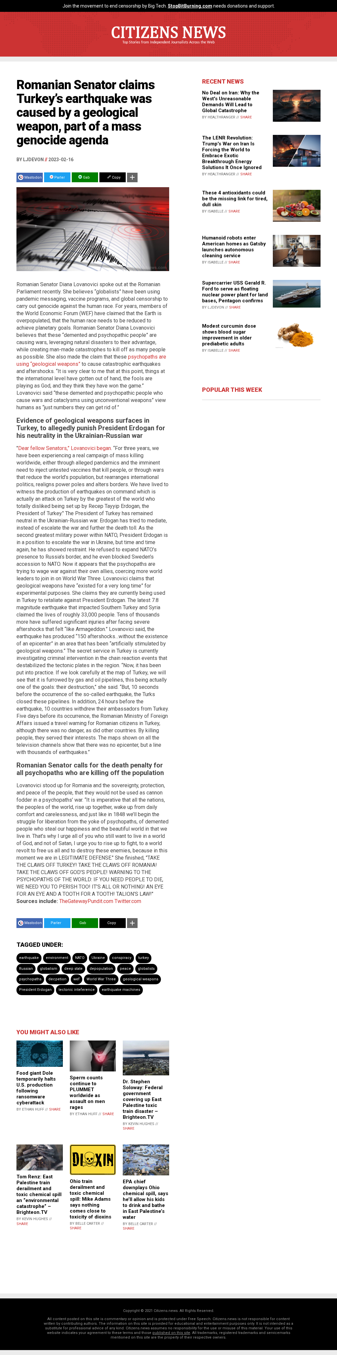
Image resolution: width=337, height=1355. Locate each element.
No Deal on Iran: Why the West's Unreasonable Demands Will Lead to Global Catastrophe (230, 101)
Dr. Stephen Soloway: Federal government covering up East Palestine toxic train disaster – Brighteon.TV (143, 1099)
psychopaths (30, 979)
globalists (146, 968)
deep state (73, 968)
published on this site (171, 1333)
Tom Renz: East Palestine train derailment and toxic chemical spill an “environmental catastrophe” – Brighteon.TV (39, 1194)
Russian (26, 968)
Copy (115, 177)
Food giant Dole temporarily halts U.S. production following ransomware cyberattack (36, 1088)
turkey (143, 958)
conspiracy (121, 958)
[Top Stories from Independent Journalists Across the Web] (168, 47)
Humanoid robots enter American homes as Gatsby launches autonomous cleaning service (234, 247)
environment (57, 958)
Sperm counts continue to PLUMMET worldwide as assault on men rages (87, 1092)
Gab (86, 177)
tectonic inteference (77, 990)
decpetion (57, 979)
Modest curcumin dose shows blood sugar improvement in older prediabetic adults (229, 335)
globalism (48, 968)
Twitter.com (128, 901)
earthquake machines (121, 990)
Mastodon (33, 177)
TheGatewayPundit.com (86, 901)
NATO (80, 958)
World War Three (101, 979)
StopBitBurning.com (190, 6)
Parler (59, 177)
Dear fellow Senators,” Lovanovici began (64, 448)
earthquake (29, 958)
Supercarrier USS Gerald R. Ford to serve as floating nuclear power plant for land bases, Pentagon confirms (235, 292)
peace (125, 968)
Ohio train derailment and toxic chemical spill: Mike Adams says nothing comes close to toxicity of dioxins (90, 1199)
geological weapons (140, 979)
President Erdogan (35, 990)
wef (76, 979)
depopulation (101, 968)
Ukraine (98, 958)
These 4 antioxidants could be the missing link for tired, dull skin (235, 199)
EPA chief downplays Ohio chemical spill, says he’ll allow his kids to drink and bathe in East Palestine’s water (145, 1199)
